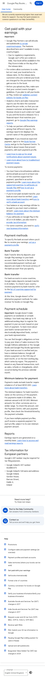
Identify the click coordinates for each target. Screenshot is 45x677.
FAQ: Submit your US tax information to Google (23, 631)
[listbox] (16, 673)
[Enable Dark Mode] (30, 672)
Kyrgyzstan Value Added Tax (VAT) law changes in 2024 (22, 652)
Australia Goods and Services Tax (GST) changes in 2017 (23, 602)
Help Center (6, 9)
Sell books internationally (17, 576)
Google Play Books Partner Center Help (17, 3)
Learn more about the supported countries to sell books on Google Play (23, 185)
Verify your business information (24, 595)
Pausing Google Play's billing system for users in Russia (23, 639)
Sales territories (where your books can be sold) (24, 564)
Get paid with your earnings (19, 570)
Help (6, 539)
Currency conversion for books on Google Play (24, 587)
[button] (3, 3)
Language (9, 670)
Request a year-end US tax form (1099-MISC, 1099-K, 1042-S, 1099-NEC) (23, 618)
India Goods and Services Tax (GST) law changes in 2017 (23, 610)
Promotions (12, 545)
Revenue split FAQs (15, 625)
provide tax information (16, 222)
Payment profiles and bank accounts (22, 558)
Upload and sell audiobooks (18, 646)
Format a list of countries (17, 581)
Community (17, 9)
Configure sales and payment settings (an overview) (23, 551)
